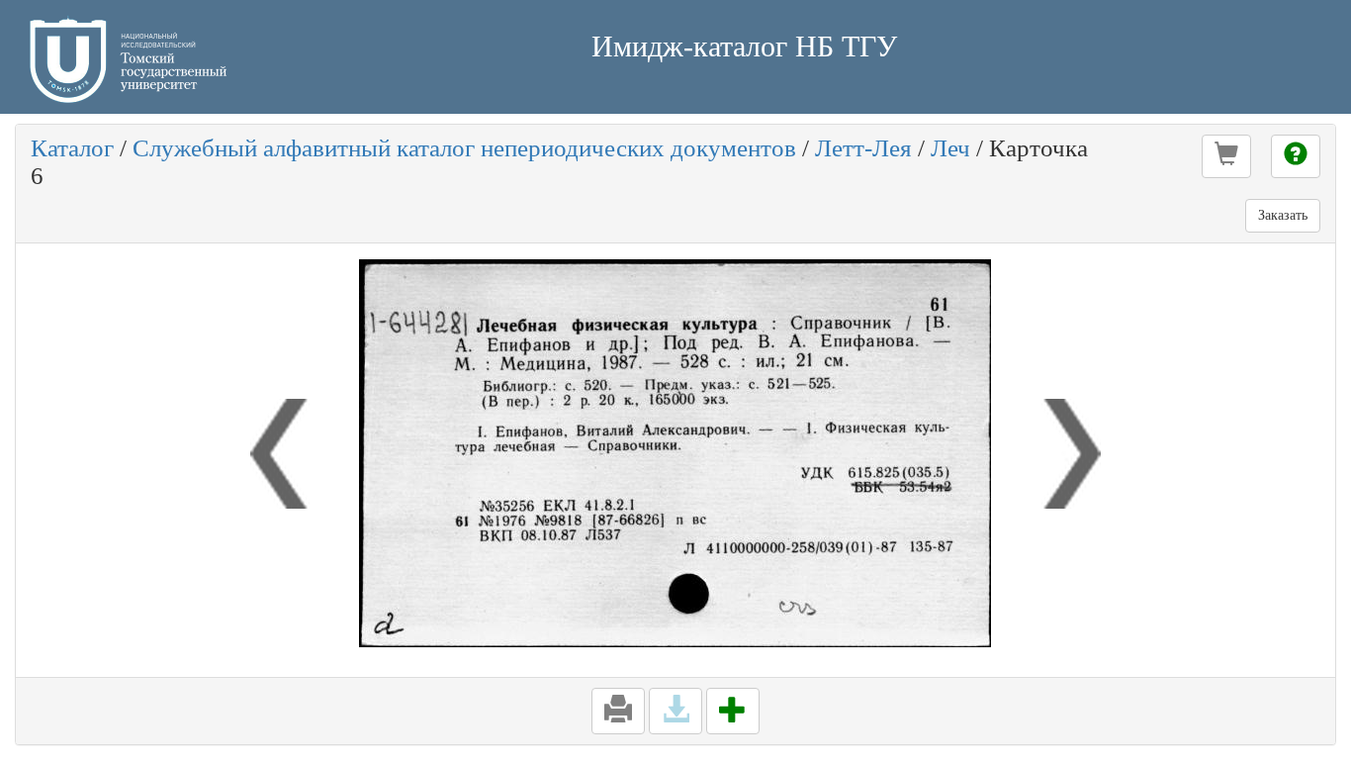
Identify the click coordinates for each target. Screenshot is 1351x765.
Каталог (72, 148)
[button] (1226, 156)
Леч (950, 148)
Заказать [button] (1282, 215)
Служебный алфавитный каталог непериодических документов (464, 148)
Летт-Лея (863, 148)
